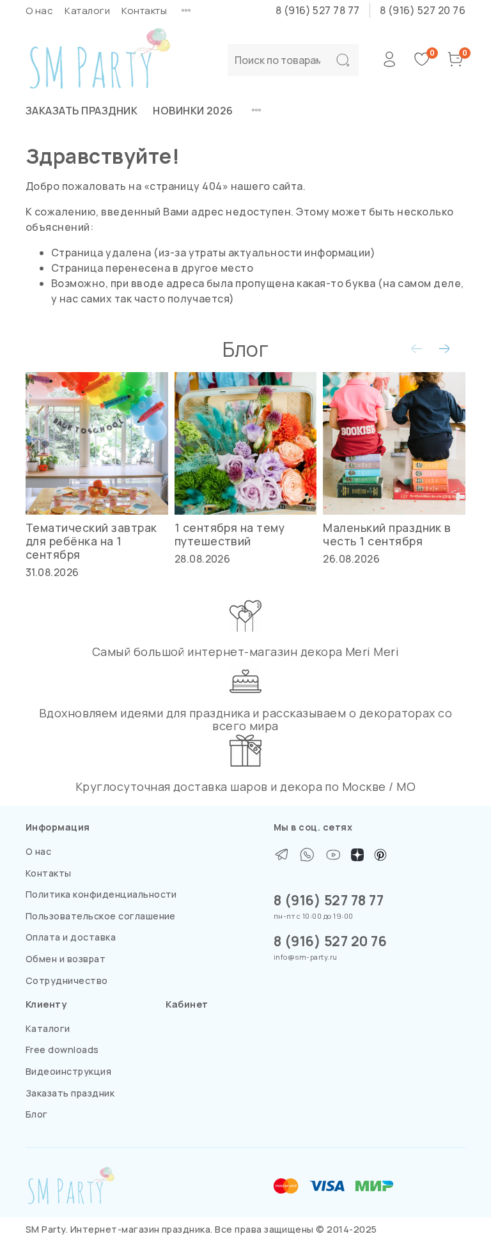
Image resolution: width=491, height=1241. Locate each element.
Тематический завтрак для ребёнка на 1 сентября (91, 541)
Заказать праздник (81, 111)
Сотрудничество (67, 980)
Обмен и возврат (65, 959)
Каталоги (87, 10)
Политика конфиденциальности (101, 894)
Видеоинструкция (68, 1071)
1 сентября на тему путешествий (230, 534)
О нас (39, 10)
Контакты (144, 10)
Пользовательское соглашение (101, 916)
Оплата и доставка (71, 937)
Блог (37, 1114)
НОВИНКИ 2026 (193, 111)
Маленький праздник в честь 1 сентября (387, 534)
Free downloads (62, 1049)
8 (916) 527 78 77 (318, 10)
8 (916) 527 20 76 (422, 10)
